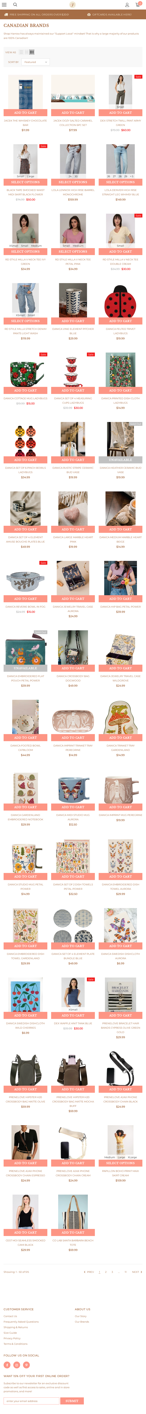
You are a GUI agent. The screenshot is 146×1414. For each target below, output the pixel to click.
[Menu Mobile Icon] (4, 4)
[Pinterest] (26, 1365)
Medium (36, 245)
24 (70, 176)
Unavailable (120, 460)
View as (10, 52)
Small (120, 106)
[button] (35, 61)
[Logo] (72, 4)
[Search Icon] (15, 5)
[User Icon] (127, 5)
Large (30, 176)
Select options (25, 182)
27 (114, 176)
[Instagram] (16, 1365)
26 (108, 176)
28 (120, 176)
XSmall (13, 245)
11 (126, 1271)
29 (125, 176)
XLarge (132, 1157)
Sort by (13, 62)
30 (76, 176)
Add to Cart (25, 112)
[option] (36, 14)
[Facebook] (7, 1365)
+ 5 (131, 176)
